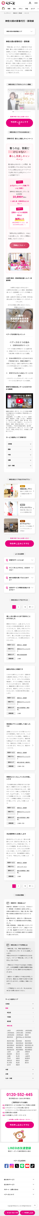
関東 (9, 449)
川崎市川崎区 (19, 1032)
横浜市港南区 (28, 1043)
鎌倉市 (18, 1064)
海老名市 (9, 1060)
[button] (13, 111)
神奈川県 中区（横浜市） (23, 762)
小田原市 (27, 1056)
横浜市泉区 (10, 1043)
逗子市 (9, 1064)
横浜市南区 (28, 1037)
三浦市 (9, 1051)
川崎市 (9, 1030)
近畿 (9, 460)
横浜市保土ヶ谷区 (20, 1037)
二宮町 (18, 1051)
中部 (9, 455)
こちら (20, 307)
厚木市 (18, 1054)
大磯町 (9, 1056)
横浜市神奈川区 (29, 1045)
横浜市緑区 (10, 1047)
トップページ (7, 13)
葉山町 (18, 1062)
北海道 (10, 444)
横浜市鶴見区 (28, 1049)
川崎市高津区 (10, 1035)
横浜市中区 (10, 1037)
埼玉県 (9, 1012)
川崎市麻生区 (19, 1035)
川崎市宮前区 (10, 1032)
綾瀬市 (27, 1060)
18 (25, 607)
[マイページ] (30, 3)
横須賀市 (27, 1058)
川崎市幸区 (28, 1032)
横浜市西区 (19, 1047)
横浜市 (27, 1035)
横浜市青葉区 (19, 1049)
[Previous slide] (6, 99)
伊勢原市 (27, 1051)
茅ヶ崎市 (9, 1062)
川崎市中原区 (19, 1030)
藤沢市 (27, 1062)
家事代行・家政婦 (17, 13)
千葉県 (9, 1017)
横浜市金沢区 (10, 1049)
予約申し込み (28, 1213)
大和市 (27, 1054)
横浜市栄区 (28, 1041)
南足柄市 (9, 1054)
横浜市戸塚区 (10, 1041)
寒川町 (18, 1056)
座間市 (18, 1058)
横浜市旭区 (19, 1041)
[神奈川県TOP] (3, 8)
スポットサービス (22, 866)
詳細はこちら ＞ (19, 245)
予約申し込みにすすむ (19, 123)
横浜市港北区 (19, 1043)
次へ (30, 607)
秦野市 (18, 1060)
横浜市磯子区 (19, 1045)
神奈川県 (9, 1026)
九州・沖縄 (11, 465)
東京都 (9, 1021)
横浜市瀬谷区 (10, 1045)
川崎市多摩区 (28, 1030)
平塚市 (9, 1058)
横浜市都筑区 (28, 1047)
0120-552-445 (12, 1213)
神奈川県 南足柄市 (22, 654)
